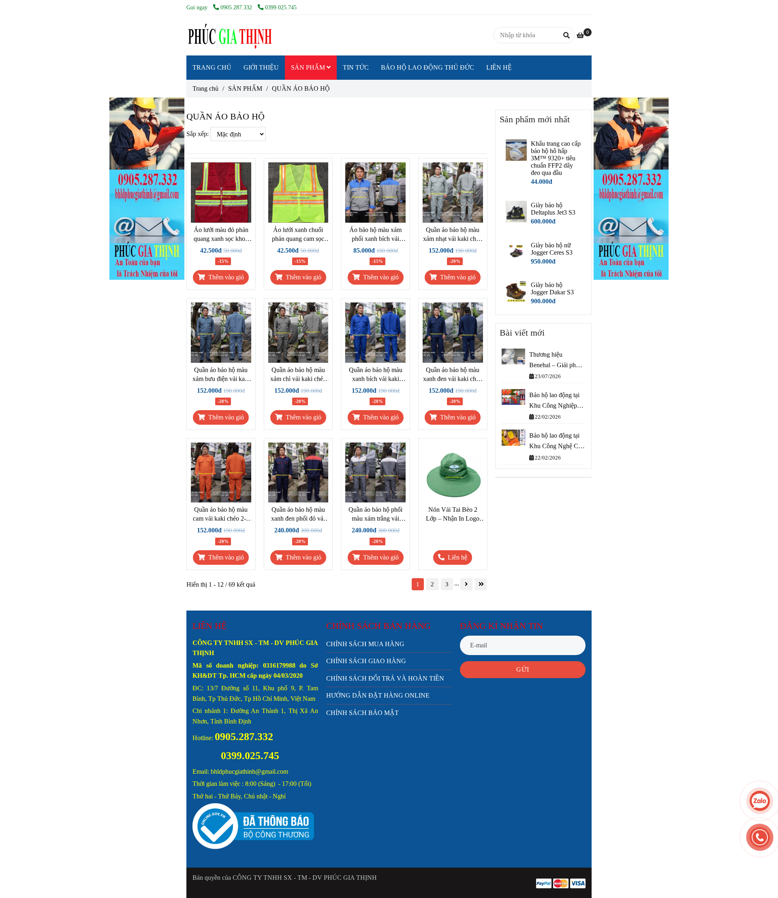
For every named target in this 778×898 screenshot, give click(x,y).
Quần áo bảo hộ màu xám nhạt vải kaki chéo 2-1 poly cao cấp (452, 234)
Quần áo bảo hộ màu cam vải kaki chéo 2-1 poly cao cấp (221, 514)
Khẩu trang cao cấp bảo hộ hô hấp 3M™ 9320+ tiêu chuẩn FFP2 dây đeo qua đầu (556, 158)
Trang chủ (205, 88)
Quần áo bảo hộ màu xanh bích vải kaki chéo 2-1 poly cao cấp (375, 374)
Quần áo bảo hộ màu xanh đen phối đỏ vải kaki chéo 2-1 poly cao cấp (298, 514)
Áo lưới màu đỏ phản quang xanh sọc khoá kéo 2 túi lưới (221, 234)
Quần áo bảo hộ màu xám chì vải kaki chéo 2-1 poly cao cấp (298, 374)
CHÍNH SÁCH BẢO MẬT (362, 712)
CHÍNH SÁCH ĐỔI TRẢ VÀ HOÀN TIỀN (385, 678)
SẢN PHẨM (309, 67)
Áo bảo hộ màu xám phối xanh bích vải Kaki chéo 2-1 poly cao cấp (376, 234)
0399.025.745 (281, 7)
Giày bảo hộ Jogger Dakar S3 (552, 288)
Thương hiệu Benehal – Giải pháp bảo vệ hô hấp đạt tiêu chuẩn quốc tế (555, 360)
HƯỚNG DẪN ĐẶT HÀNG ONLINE (378, 695)
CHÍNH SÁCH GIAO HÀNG (366, 661)
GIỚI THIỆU (261, 67)
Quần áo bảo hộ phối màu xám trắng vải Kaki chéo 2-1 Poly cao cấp (375, 514)
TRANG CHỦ (211, 67)
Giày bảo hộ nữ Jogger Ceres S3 (552, 249)
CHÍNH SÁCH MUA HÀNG (365, 644)
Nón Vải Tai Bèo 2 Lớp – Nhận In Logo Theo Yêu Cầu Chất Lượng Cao (452, 514)
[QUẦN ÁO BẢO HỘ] (228, 35)
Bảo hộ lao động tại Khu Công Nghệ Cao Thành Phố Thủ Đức (556, 441)
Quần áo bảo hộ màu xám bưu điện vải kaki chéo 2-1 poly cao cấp (221, 374)
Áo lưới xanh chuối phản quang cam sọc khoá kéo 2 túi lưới (298, 234)
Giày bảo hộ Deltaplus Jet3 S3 (553, 209)
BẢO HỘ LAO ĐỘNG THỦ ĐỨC (427, 67)
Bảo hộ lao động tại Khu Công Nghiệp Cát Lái (554, 401)
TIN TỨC (356, 67)
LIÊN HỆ (499, 67)
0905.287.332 (237, 7)
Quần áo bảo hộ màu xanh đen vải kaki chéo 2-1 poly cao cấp (452, 374)
